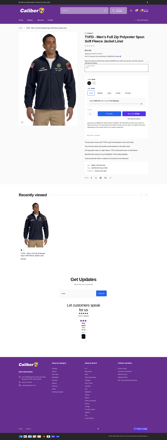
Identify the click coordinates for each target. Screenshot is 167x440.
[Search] (105, 10)
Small (91, 93)
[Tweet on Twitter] (96, 178)
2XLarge (127, 93)
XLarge (118, 93)
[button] (144, 10)
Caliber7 (89, 33)
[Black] (89, 83)
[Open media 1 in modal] (48, 79)
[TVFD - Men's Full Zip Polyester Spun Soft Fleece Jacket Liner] (35, 244)
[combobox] (84, 10)
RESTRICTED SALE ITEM (99, 168)
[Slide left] (141, 195)
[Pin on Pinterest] (101, 178)
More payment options (134, 118)
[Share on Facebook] (91, 178)
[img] (83, 313)
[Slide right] (146, 195)
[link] (34, 2)
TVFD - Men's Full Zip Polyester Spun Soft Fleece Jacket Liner (33, 254)
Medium (100, 93)
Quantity (89, 109)
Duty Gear (103, 171)
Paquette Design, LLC (143, 436)
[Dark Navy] (94, 83)
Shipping (87, 53)
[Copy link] (110, 178)
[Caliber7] (28, 366)
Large (109, 93)
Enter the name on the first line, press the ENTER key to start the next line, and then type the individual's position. (116, 62)
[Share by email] (105, 178)
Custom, (97, 171)
